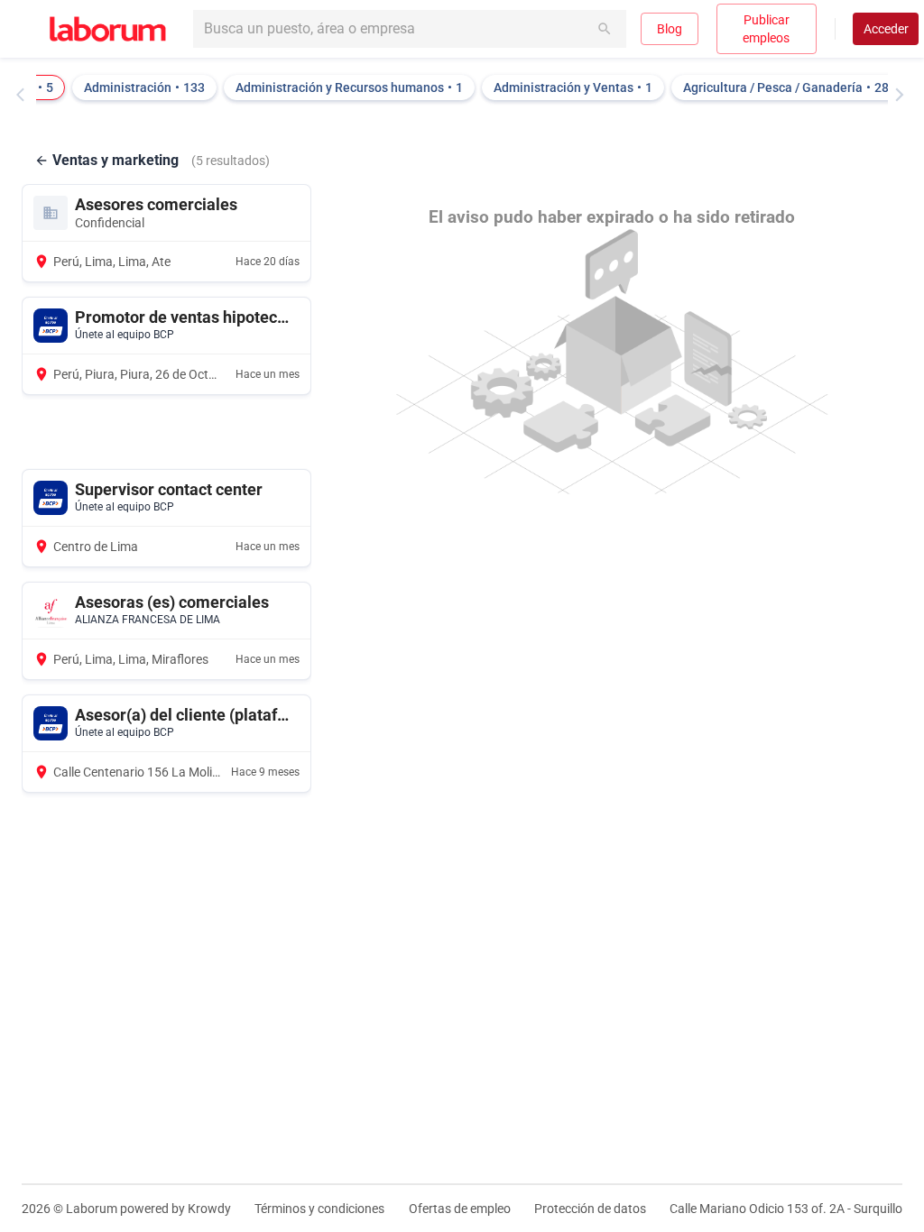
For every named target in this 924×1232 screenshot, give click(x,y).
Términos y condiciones (319, 1208)
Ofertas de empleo (460, 1208)
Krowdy (209, 1208)
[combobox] (409, 29)
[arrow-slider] (24, 95)
